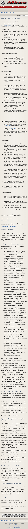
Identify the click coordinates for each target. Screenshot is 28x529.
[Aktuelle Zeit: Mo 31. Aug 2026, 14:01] (24, 13)
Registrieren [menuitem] (27, 7)
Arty (13, 524)
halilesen (17, 524)
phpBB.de (19, 526)
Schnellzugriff (1, 7)
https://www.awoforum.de (6, 25)
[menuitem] (14, 7)
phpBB (10, 523)
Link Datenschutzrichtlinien (7, 218)
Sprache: (18, 15)
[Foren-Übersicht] (14, 3)
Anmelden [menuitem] (25, 7)
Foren (4, 7)
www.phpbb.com (7, 125)
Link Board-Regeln (5, 220)
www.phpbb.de (14, 128)
